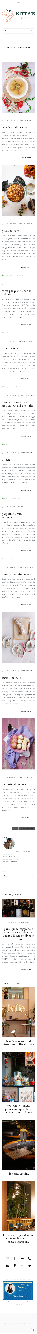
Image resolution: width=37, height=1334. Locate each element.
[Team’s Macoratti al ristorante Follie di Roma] (18, 1012)
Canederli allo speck (14, 127)
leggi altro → (15, 862)
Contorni (20, 506)
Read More (26, 158)
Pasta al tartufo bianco (16, 574)
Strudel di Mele (11, 678)
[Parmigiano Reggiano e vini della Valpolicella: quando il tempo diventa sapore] (18, 908)
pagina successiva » (28, 829)
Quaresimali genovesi (15, 784)
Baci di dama (10, 348)
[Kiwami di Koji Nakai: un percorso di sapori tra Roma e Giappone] (18, 1206)
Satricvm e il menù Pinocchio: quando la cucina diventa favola (18, 1109)
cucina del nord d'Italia (26, 120)
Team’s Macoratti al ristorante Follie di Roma (18, 1042)
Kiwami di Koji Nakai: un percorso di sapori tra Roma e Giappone (18, 1238)
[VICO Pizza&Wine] (18, 1145)
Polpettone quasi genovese (12, 515)
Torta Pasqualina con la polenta (16, 292)
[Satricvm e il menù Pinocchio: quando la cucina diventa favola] (18, 1077)
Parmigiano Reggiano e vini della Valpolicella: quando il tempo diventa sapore (18, 934)
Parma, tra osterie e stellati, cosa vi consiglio (18, 404)
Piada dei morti (12, 230)
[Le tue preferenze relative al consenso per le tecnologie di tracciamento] (33, 1330)
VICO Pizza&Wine (18, 1173)
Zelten (6, 459)
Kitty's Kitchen (18, 15)
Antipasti (20, 284)
